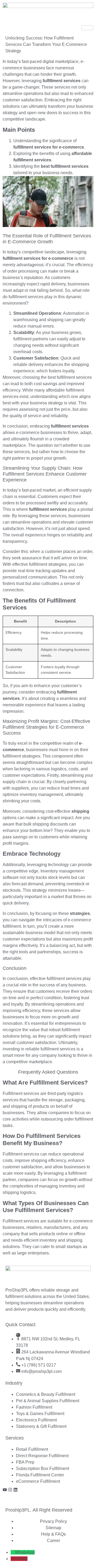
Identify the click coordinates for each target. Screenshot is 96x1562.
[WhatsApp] (13, 1552)
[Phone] (13, 1558)
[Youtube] (5, 1490)
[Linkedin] (15, 1490)
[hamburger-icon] (87, 27)
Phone (21, 1558)
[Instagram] (10, 1490)
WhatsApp (25, 1552)
